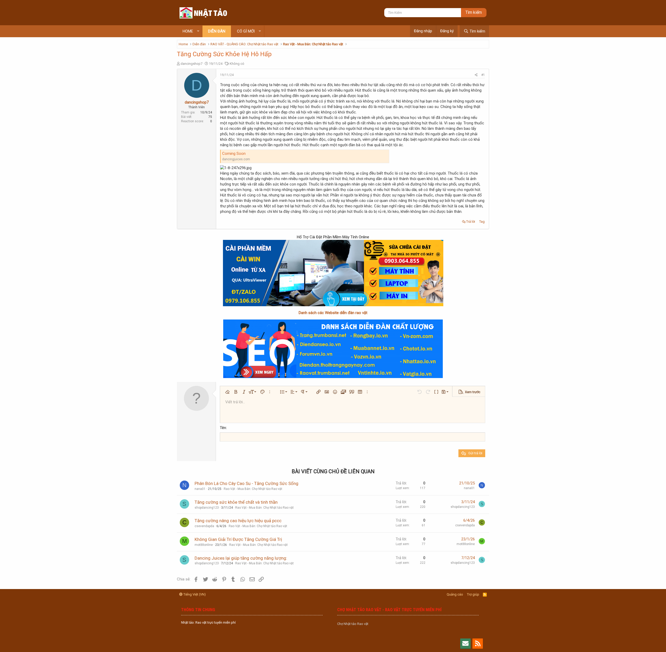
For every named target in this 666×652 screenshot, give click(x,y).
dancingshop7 (191, 64)
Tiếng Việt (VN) (194, 594)
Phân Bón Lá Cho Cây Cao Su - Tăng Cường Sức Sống (246, 483)
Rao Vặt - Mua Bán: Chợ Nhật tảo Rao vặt (253, 489)
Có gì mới (246, 31)
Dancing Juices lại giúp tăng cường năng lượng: (241, 558)
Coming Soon (234, 153)
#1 (483, 75)
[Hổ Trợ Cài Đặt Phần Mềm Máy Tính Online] (333, 273)
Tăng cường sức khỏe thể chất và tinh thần (236, 502)
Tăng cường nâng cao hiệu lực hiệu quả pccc (238, 520)
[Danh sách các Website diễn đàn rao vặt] (333, 348)
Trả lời (470, 221)
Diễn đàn (216, 31)
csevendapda (204, 526)
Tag (482, 221)
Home (188, 31)
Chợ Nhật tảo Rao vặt (352, 624)
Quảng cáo (455, 594)
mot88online (204, 545)
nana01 (200, 489)
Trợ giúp (473, 594)
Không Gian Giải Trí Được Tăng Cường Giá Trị (238, 539)
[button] (198, 31)
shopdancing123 (207, 507)
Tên (223, 427)
